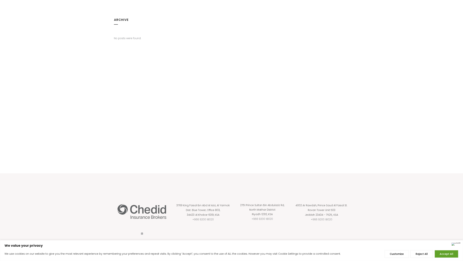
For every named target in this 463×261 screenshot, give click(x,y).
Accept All (446, 254)
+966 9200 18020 (203, 219)
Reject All (422, 254)
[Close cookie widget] (456, 244)
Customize (397, 254)
